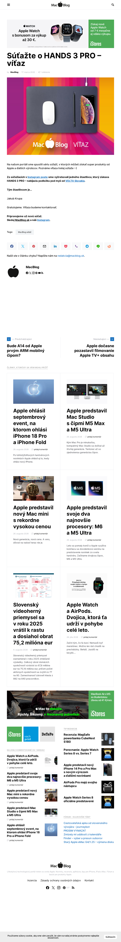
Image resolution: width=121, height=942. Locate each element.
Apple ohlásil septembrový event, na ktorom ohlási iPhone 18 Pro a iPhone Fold (30, 426)
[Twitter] (53, 887)
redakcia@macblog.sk (71, 255)
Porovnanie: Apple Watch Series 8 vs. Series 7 (81, 751)
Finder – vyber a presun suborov (83, 838)
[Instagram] (58, 887)
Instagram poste (38, 177)
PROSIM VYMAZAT (75, 830)
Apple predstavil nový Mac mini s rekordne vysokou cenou (33, 517)
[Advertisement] (60, 307)
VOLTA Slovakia (75, 180)
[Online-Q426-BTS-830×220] (60, 704)
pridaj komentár (41, 449)
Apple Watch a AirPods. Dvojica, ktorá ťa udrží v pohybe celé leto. (87, 617)
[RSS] (73, 887)
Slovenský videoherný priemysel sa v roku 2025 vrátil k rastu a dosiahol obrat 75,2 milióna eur (33, 624)
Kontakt (89, 880)
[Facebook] (47, 887)
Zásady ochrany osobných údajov (60, 880)
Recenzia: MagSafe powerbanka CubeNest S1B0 (79, 738)
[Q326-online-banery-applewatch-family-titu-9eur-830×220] (60, 33)
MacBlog (14, 72)
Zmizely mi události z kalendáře (82, 834)
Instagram (43, 220)
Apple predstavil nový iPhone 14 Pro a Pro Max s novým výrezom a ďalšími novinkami (80, 770)
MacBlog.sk (22, 220)
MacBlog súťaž (24, 232)
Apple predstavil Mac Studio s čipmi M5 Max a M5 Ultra (87, 420)
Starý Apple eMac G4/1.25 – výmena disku (89, 842)
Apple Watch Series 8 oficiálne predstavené (79, 799)
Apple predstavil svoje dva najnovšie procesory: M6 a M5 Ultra (87, 520)
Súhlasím (110, 937)
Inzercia (32, 880)
